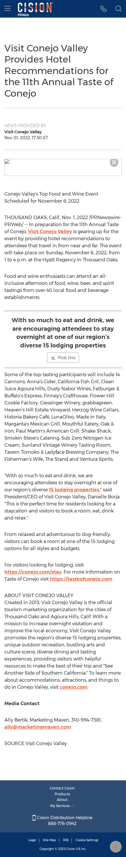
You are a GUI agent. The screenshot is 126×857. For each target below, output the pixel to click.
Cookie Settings (87, 840)
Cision (70, 849)
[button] (63, 161)
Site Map (49, 840)
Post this (66, 357)
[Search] (118, 9)
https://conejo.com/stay (33, 572)
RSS (66, 840)
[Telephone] (103, 9)
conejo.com (74, 687)
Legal (32, 840)
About (62, 799)
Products (62, 794)
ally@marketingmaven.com (37, 727)
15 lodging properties (74, 490)
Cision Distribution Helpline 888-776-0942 (64, 820)
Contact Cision (62, 788)
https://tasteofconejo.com (81, 579)
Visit (50, 231)
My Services (60, 806)
